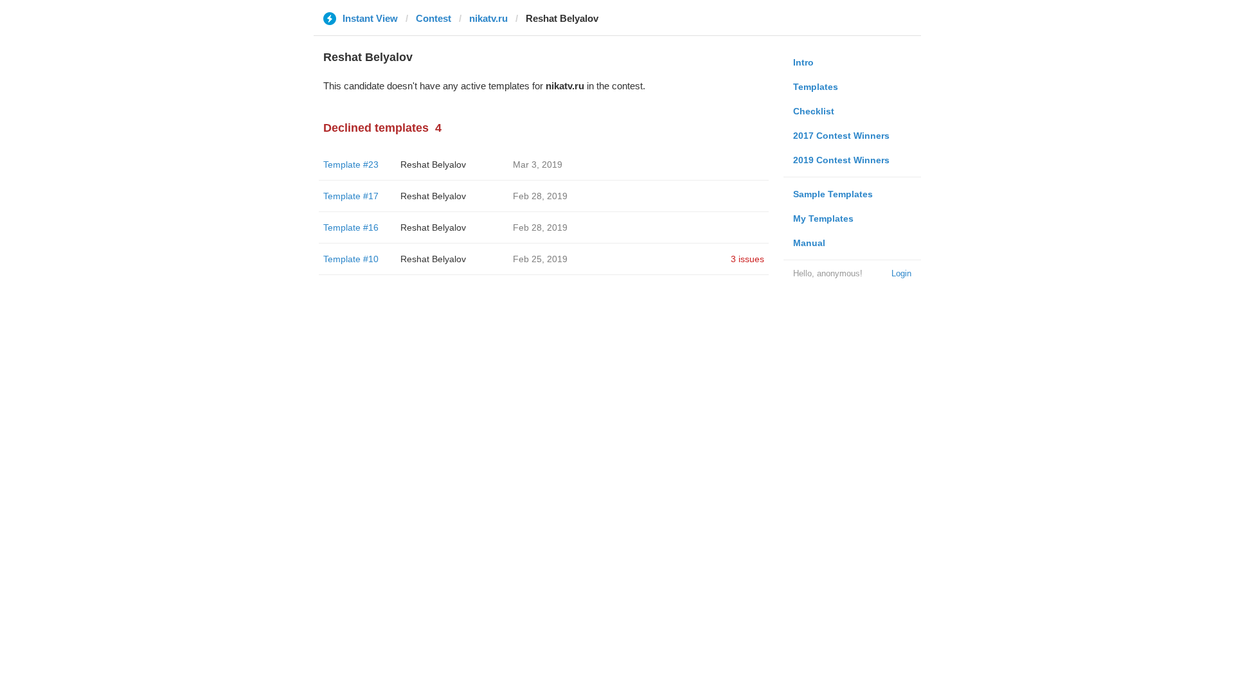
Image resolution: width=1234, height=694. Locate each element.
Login (901, 273)
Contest (433, 18)
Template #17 (351, 196)
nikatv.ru (488, 18)
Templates (815, 87)
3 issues (747, 259)
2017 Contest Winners (841, 135)
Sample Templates (833, 194)
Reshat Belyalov (433, 164)
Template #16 (351, 227)
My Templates (823, 218)
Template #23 (351, 164)
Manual (809, 243)
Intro (803, 62)
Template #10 (351, 259)
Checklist (813, 111)
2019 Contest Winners (841, 160)
